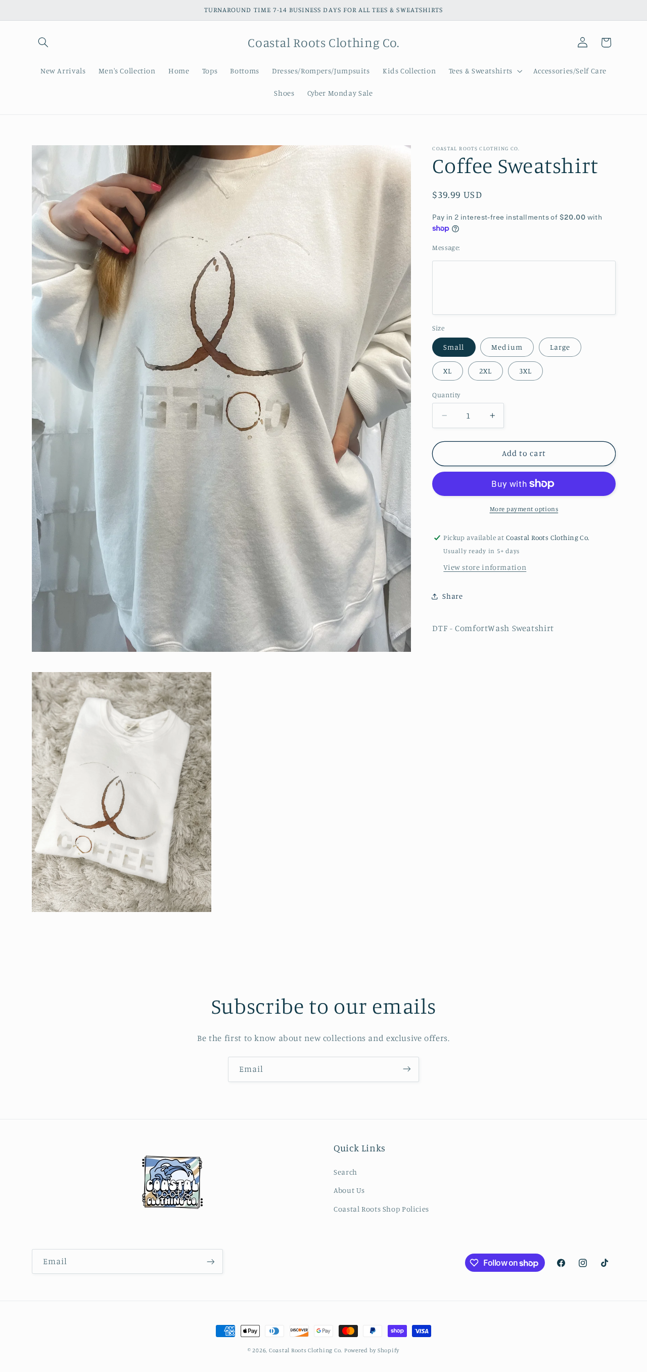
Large (560, 347)
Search (345, 1172)
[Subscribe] (407, 1069)
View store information (484, 567)
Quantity (446, 395)
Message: (445, 247)
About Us (349, 1190)
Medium (506, 347)
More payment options (524, 509)
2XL (485, 370)
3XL (525, 370)
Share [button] (452, 596)
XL (447, 370)
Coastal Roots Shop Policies (381, 1208)
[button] (43, 42)
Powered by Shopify (371, 1350)
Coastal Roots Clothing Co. (305, 1350)
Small (453, 347)
